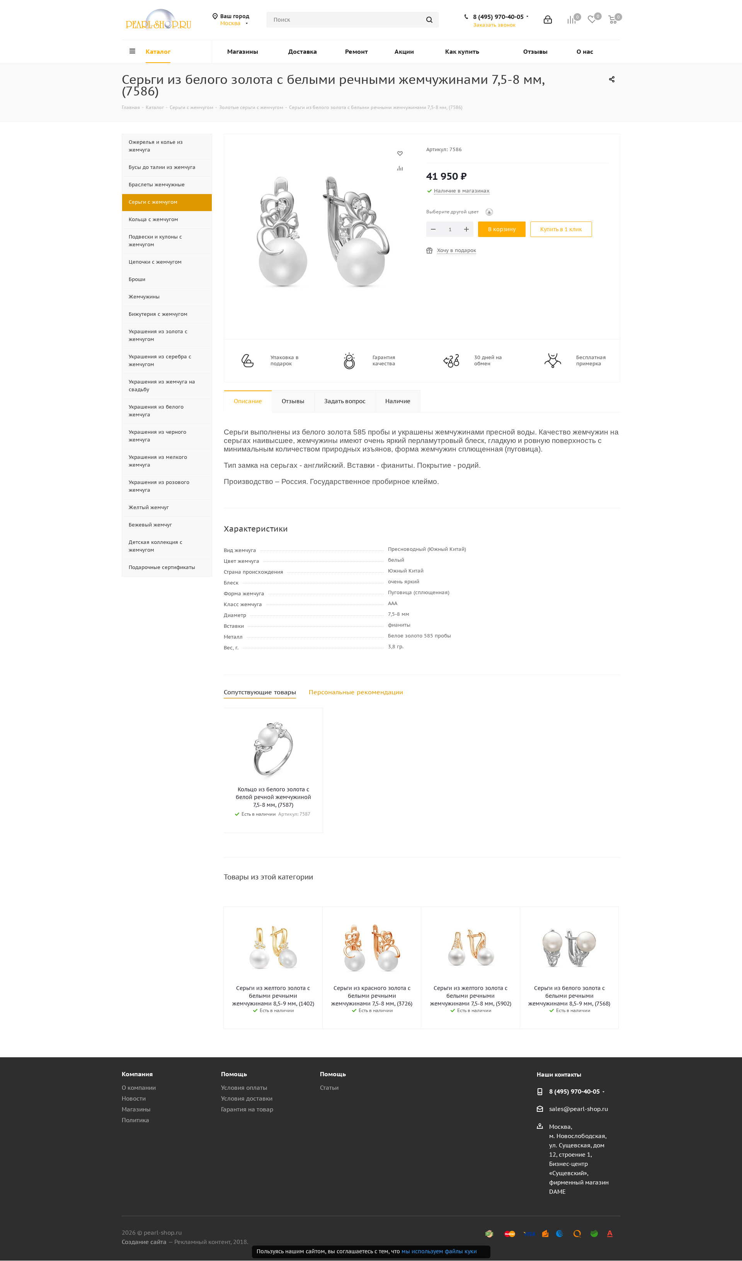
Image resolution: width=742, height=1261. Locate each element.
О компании (139, 1087)
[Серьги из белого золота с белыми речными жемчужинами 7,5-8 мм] (323, 157)
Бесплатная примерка (591, 360)
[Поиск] (429, 19)
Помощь (234, 1074)
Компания (137, 1074)
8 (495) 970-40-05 (498, 16)
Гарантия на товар (247, 1109)
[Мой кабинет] (548, 19)
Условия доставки (246, 1098)
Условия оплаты (244, 1087)
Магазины (136, 1109)
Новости (134, 1098)
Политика (135, 1120)
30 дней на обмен (488, 360)
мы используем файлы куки (439, 1251)
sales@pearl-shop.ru (578, 1109)
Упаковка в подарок (285, 360)
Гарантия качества (384, 360)
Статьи (329, 1087)
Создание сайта (144, 1242)
